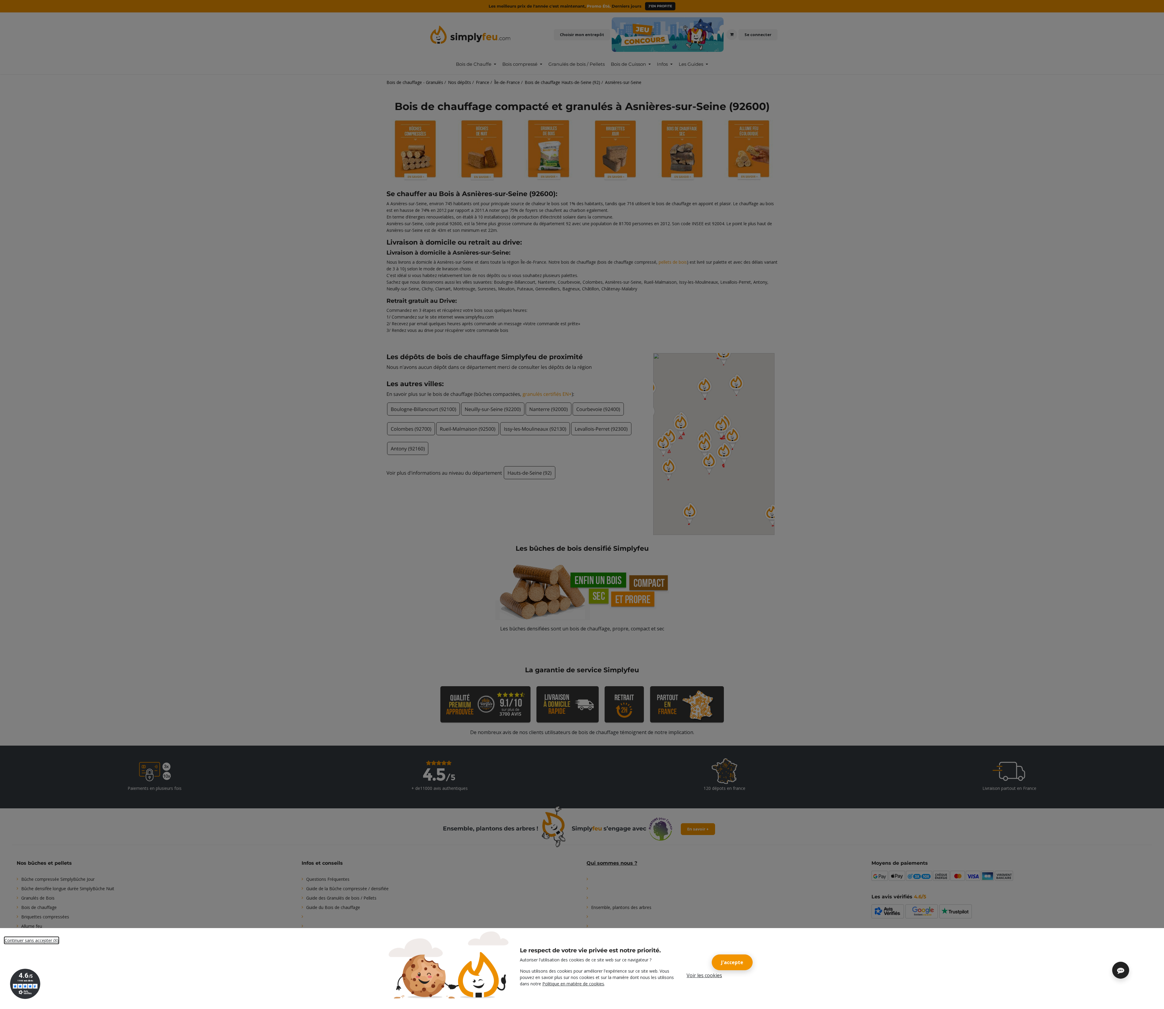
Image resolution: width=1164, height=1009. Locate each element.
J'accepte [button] (732, 962)
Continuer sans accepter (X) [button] (32, 940)
